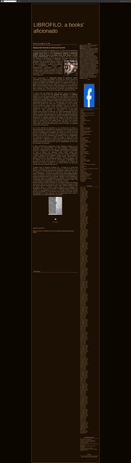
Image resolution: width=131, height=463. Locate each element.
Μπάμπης (82, 157)
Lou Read (82, 181)
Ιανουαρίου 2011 (83, 247)
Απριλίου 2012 (83, 263)
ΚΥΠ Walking (83, 149)
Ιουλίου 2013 (83, 279)
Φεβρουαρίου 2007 (84, 197)
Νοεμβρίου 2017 (83, 335)
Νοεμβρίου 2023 (83, 412)
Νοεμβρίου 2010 (83, 245)
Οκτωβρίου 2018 (83, 347)
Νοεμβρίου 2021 (83, 386)
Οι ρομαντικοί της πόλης (85, 175)
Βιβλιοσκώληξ (83, 169)
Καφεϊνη (82, 170)
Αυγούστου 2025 (83, 430)
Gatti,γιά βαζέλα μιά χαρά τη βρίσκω (88, 164)
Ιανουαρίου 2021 (83, 376)
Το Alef (81, 110)
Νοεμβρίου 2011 (83, 258)
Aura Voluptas (83, 123)
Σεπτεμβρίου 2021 (84, 384)
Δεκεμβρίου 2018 (84, 349)
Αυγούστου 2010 (83, 242)
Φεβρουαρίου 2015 (84, 300)
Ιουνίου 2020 (83, 368)
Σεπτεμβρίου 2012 (84, 269)
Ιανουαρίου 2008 (83, 209)
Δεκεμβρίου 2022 (84, 400)
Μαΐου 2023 (82, 406)
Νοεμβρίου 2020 (83, 374)
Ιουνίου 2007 (83, 201)
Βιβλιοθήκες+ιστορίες (84, 176)
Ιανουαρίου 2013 (83, 273)
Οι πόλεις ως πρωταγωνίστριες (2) (87, 440)
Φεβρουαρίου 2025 (84, 427)
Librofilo (89, 107)
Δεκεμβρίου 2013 (84, 285)
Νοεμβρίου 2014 (83, 297)
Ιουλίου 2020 (83, 369)
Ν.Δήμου (82, 111)
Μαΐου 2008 (82, 213)
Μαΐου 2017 (82, 329)
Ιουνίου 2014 (83, 291)
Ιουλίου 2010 (83, 241)
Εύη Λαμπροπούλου (84, 137)
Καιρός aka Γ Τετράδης (85, 161)
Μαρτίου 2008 (83, 211)
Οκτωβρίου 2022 (83, 398)
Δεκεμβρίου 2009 (84, 233)
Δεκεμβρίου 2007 (84, 208)
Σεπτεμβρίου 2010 (84, 243)
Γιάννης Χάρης (83, 155)
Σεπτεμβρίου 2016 (84, 320)
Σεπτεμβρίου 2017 (84, 333)
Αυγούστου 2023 (83, 409)
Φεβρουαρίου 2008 (84, 210)
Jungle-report (83, 163)
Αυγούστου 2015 (83, 306)
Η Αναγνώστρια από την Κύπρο (87, 115)
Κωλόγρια (82, 130)
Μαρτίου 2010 (83, 237)
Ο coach (82, 165)
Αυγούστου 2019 (83, 358)
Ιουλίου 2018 (83, 344)
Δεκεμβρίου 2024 (84, 426)
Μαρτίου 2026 (83, 432)
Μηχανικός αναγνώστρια (85, 134)
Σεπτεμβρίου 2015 (84, 307)
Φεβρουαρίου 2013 (84, 274)
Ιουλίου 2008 (83, 215)
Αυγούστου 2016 (83, 319)
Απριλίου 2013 (83, 276)
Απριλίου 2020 (83, 366)
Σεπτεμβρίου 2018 (84, 346)
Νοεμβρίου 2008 (83, 220)
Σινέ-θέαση (82, 156)
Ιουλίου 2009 (83, 228)
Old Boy (82, 147)
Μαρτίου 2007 (83, 198)
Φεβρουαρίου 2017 (84, 325)
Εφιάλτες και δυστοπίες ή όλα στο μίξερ (88, 449)
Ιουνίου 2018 (83, 343)
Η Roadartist (83, 180)
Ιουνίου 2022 (83, 394)
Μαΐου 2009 (82, 226)
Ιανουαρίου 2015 (83, 299)
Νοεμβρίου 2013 (83, 284)
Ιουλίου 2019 (83, 357)
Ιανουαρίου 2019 (83, 350)
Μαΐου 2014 (82, 290)
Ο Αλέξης (82, 121)
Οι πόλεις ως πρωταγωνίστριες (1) (87, 441)
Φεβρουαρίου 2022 (84, 390)
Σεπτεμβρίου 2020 (84, 372)
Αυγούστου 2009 (83, 229)
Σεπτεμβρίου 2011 (84, 256)
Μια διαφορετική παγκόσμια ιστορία (87, 445)
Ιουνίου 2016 (83, 317)
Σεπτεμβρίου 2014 (84, 294)
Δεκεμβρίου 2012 (84, 272)
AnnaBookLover (83, 116)
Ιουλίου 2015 (83, 305)
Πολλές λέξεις (83, 133)
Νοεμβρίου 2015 (83, 309)
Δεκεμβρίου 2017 (84, 336)
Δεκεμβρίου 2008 (84, 221)
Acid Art (82, 162)
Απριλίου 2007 (83, 199)
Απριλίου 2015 (83, 302)
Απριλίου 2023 (83, 405)
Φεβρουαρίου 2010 (84, 236)
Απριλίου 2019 (83, 353)
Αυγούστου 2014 (83, 293)
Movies (81, 124)
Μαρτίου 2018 (83, 339)
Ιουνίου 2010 (83, 240)
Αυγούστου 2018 (83, 345)
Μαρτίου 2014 (83, 288)
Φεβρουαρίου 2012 (84, 261)
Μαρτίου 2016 (83, 314)
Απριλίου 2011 (83, 251)
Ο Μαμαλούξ (83, 119)
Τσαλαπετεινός (83, 148)
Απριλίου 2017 (83, 328)
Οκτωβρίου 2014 (83, 296)
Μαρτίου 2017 (83, 327)
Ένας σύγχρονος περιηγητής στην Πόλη (89, 168)
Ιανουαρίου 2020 (83, 363)
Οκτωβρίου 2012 (83, 270)
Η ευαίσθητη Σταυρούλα (85, 120)
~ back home (36, 271)
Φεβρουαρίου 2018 (84, 338)
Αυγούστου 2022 (83, 396)
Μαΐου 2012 (82, 265)
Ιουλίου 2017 (83, 331)
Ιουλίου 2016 (83, 318)
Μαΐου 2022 (82, 393)
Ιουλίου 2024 (83, 421)
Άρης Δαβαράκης (83, 139)
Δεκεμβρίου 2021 (84, 388)
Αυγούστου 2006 (83, 191)
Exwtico (82, 122)
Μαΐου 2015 (82, 303)
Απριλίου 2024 (83, 418)
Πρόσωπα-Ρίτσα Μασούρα (86, 178)
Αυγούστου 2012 (83, 268)
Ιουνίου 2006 (83, 189)
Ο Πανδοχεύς (83, 142)
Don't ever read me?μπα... (86, 141)
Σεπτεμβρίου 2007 (84, 205)
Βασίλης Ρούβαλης (84, 140)
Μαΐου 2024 (82, 419)
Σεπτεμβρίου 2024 (84, 423)
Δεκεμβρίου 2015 (84, 311)
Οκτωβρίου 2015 (83, 308)
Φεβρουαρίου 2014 (84, 287)
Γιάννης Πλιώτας (83, 172)
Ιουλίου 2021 (83, 382)
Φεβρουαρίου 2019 (84, 351)
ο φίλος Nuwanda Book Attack (86, 109)
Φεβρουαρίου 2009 (84, 223)
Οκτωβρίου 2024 (83, 424)
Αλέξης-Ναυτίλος (83, 145)
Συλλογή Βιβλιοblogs (84, 153)
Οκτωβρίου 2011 (83, 257)
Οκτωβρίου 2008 (83, 219)
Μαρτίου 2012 (83, 262)
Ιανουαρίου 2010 (83, 235)
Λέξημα (81, 125)
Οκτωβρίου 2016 (83, 321)
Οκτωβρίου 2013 (83, 283)
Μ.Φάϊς (81, 126)
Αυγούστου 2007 (83, 204)
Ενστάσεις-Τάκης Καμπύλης (86, 131)
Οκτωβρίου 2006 (83, 193)
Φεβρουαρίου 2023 (84, 403)
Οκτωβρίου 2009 (83, 231)
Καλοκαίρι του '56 (84, 450)
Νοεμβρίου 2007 (83, 207)
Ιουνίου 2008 (83, 214)
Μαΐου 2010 (82, 239)
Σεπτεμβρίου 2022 (84, 397)
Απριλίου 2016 (83, 315)
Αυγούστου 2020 (83, 370)
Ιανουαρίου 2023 (83, 401)
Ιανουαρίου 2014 (83, 286)
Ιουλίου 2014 (83, 292)
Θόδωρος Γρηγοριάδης (85, 129)
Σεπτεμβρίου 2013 (84, 282)
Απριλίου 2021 (83, 379)
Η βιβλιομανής (83, 171)
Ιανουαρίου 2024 (83, 414)
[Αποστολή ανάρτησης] (55, 219)
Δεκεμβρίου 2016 (84, 323)
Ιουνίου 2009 (83, 227)
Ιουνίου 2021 (83, 381)
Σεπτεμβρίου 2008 (84, 217)
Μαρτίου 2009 (83, 224)
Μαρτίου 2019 (83, 352)
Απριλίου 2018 (83, 340)
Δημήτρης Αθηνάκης (84, 146)
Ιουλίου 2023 (83, 408)
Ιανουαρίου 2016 (83, 312)
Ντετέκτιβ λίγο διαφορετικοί (86, 439)
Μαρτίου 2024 (83, 416)
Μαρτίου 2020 (83, 365)
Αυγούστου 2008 (83, 216)
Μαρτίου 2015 (83, 301)
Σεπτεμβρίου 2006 (84, 192)
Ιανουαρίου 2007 (83, 196)
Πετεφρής (82, 167)
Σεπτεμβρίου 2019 (84, 359)
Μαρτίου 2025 (83, 428)
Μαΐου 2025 (82, 429)
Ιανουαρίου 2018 (83, 337)
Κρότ (81, 136)
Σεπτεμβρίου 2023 (84, 410)
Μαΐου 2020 (82, 367)
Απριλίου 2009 (83, 225)
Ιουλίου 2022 (83, 395)
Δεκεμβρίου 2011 (83, 259)
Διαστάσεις (82, 150)
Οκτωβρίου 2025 (83, 431)
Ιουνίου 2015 (83, 304)
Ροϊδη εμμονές (83, 159)
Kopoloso (82, 117)
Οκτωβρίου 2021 (83, 385)
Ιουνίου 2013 (83, 278)
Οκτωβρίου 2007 (83, 206)
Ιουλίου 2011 (83, 254)
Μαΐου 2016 (82, 316)
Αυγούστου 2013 (83, 281)
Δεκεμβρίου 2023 (84, 413)
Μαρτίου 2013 (83, 275)
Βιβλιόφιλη (82, 144)
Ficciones (82, 135)
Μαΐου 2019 (82, 354)
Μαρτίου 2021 (83, 378)
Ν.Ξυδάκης (82, 114)
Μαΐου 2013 (82, 277)
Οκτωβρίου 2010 (83, 244)
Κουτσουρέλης (83, 177)
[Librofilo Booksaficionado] (89, 107)
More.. (89, 79)
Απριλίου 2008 (83, 212)
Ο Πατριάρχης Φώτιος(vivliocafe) (87, 112)
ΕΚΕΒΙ (81, 154)
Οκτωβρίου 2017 (83, 334)
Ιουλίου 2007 (83, 202)
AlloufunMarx (83, 179)
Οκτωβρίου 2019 (83, 360)
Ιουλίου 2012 (83, 267)
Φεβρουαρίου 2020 (84, 364)
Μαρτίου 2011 (83, 250)
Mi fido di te (82, 446)
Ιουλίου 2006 (83, 190)
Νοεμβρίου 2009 (83, 232)
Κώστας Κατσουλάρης (85, 132)
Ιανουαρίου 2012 (83, 260)
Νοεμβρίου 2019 (83, 361)
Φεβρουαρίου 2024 (84, 415)
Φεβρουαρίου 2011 (84, 248)
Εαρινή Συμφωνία (84, 152)
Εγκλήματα (82, 118)
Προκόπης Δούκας (84, 151)
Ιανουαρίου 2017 (83, 324)
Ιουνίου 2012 (83, 266)
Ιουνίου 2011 (83, 253)
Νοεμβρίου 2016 (83, 322)
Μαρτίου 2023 (83, 404)
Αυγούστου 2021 (83, 383)
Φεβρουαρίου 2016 (84, 313)
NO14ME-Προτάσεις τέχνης (86, 173)
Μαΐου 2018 (82, 342)
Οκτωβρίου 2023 (83, 411)
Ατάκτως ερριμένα (84, 442)
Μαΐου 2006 (82, 187)
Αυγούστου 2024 (83, 422)
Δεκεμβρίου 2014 (84, 298)
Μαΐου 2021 (82, 380)
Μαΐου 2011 (82, 252)
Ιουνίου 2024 (83, 420)
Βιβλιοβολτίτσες (83, 166)
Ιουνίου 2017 (83, 330)
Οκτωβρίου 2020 (83, 373)
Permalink (58, 45)
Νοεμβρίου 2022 (83, 399)
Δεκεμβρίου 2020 (84, 375)
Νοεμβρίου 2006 (83, 194)
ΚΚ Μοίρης (82, 138)
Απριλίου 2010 (83, 238)
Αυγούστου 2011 (83, 255)
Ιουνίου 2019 (83, 355)
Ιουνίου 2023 (83, 407)
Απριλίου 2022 (83, 392)
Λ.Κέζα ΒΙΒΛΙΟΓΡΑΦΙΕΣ (85, 127)
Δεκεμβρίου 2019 (84, 362)
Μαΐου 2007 (82, 200)
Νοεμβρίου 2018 (83, 348)
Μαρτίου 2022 (83, 391)
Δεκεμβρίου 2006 (84, 195)
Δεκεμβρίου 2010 (84, 246)
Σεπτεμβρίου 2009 (84, 230)
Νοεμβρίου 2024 (83, 425)
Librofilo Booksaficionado (89, 83)
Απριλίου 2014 (83, 289)
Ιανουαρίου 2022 (83, 389)
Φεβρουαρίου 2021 (84, 377)
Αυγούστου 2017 (83, 332)
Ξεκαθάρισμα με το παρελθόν (86, 448)
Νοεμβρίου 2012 (83, 271)
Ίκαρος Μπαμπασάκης (85, 160)
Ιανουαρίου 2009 (83, 222)
